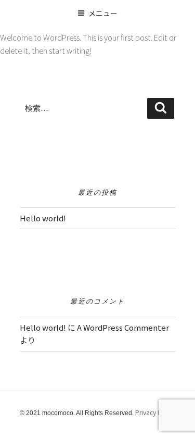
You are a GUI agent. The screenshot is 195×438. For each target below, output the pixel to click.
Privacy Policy (155, 412)
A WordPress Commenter (123, 327)
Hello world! (43, 217)
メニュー (103, 13)
